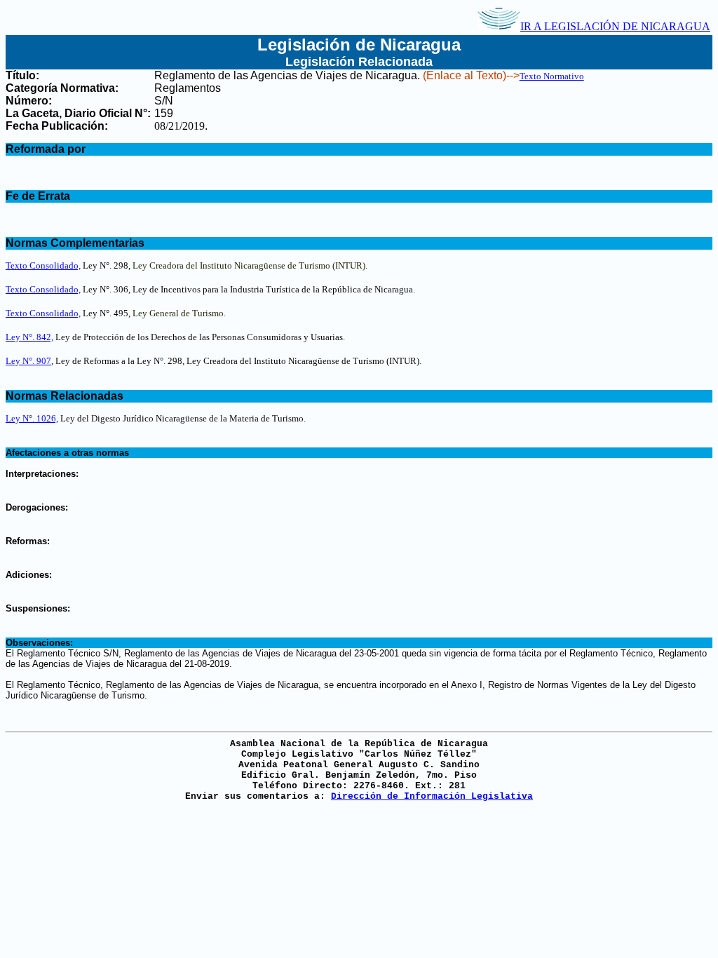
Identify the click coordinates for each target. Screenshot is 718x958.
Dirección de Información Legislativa (432, 796)
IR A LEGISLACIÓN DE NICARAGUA (615, 26)
